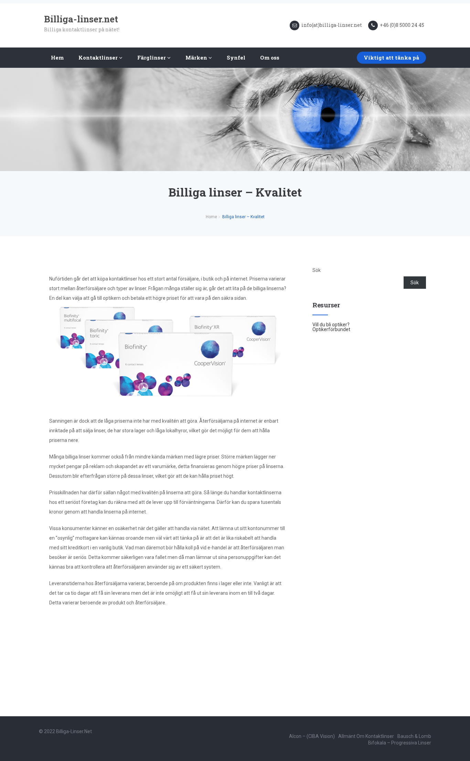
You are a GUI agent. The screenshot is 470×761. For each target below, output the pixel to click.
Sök (316, 270)
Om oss (269, 57)
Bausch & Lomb (414, 736)
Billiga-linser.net (74, 731)
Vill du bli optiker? (331, 324)
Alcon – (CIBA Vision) (312, 736)
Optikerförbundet (331, 329)
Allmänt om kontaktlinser (366, 736)
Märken (197, 57)
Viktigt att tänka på (391, 57)
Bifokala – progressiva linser (399, 743)
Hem (57, 57)
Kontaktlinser (98, 57)
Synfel (236, 57)
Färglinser (152, 57)
